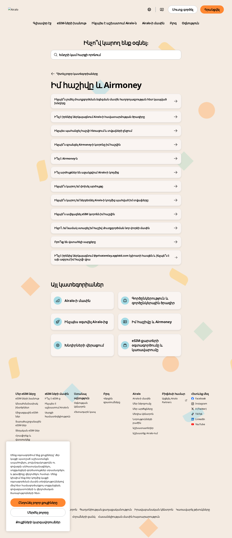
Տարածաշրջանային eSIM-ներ (28, 423)
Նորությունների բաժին (142, 420)
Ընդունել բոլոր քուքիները (38, 503)
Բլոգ (173, 23)
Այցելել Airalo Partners (169, 400)
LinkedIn (200, 419)
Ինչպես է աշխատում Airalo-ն (114, 23)
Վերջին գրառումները (111, 400)
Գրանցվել (212, 9)
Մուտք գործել (182, 9)
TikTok (198, 413)
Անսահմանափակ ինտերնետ (26, 405)
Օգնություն (190, 23)
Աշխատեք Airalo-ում (145, 433)
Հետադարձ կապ (85, 411)
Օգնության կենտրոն (81, 404)
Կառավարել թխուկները (193, 509)
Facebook (200, 398)
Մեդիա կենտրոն (143, 413)
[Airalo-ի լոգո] (18, 9)
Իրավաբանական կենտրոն (154, 509)
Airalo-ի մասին (153, 23)
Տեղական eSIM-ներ (27, 430)
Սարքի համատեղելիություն (57, 414)
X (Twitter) (200, 408)
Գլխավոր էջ (42, 23)
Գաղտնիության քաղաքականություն (106, 509)
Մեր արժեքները (143, 408)
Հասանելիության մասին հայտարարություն (129, 517)
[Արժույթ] (162, 9)
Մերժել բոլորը (37, 512)
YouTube (200, 424)
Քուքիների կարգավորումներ (38, 522)
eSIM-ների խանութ (71, 23)
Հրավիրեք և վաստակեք (23, 437)
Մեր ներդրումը (142, 403)
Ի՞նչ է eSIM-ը (52, 398)
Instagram (201, 403)
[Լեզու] (149, 9)
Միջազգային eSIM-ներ (27, 414)
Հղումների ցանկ (83, 517)
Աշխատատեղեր (143, 428)
